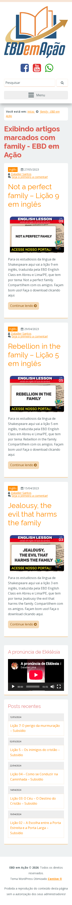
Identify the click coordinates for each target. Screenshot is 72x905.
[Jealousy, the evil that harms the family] (36, 553)
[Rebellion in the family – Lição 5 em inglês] (36, 393)
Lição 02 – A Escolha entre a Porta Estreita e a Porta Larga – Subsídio (35, 828)
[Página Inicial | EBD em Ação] (36, 31)
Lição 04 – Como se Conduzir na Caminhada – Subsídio (34, 777)
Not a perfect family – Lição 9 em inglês (33, 195)
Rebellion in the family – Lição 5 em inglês (34, 355)
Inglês (13, 169)
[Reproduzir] (13, 687)
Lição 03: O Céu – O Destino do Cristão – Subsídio (33, 801)
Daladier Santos (21, 174)
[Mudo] (52, 687)
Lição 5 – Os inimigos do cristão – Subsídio (35, 752)
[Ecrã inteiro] (59, 687)
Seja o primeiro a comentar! (30, 177)
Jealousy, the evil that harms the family (32, 514)
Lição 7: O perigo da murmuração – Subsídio (35, 728)
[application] (36, 675)
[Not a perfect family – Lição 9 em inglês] (36, 234)
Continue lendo (22, 305)
